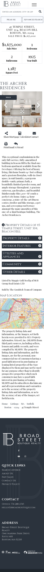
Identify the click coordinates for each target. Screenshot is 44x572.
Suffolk (30, 403)
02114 (16, 407)
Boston (7, 407)
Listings (14, 403)
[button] (40, 12)
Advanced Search (33, 19)
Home (5, 403)
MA (22, 403)
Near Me (11, 19)
